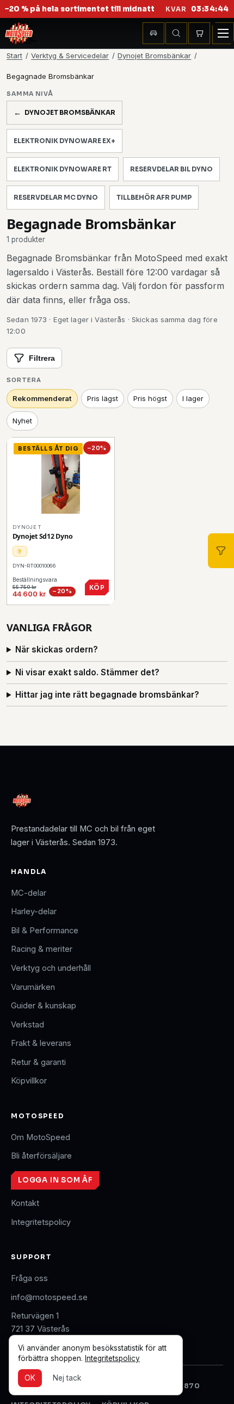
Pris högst (150, 398)
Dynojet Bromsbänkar (154, 55)
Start (14, 55)
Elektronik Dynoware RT (63, 169)
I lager (193, 398)
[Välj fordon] (153, 33)
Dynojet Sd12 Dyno (43, 536)
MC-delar (28, 893)
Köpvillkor (29, 1081)
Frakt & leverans (41, 1043)
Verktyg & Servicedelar (70, 55)
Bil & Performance (44, 930)
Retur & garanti (38, 1062)
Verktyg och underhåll (51, 968)
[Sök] (176, 33)
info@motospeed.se (49, 1297)
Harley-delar (34, 911)
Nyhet (22, 420)
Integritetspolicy (41, 1222)
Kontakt (25, 1203)
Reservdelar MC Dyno (56, 197)
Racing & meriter (41, 949)
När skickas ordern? (56, 649)
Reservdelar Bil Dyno (171, 169)
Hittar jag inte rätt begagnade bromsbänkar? (107, 694)
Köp (96, 588)
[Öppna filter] (221, 550)
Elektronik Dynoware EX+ (64, 141)
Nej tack (67, 1378)
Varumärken (33, 987)
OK (29, 1378)
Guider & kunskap (43, 1006)
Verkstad (27, 1025)
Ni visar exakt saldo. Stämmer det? (87, 672)
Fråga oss (29, 1278)
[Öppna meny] (223, 33)
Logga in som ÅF (55, 1180)
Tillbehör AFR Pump (154, 197)
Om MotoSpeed (40, 1137)
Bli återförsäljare (41, 1156)
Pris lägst (102, 398)
